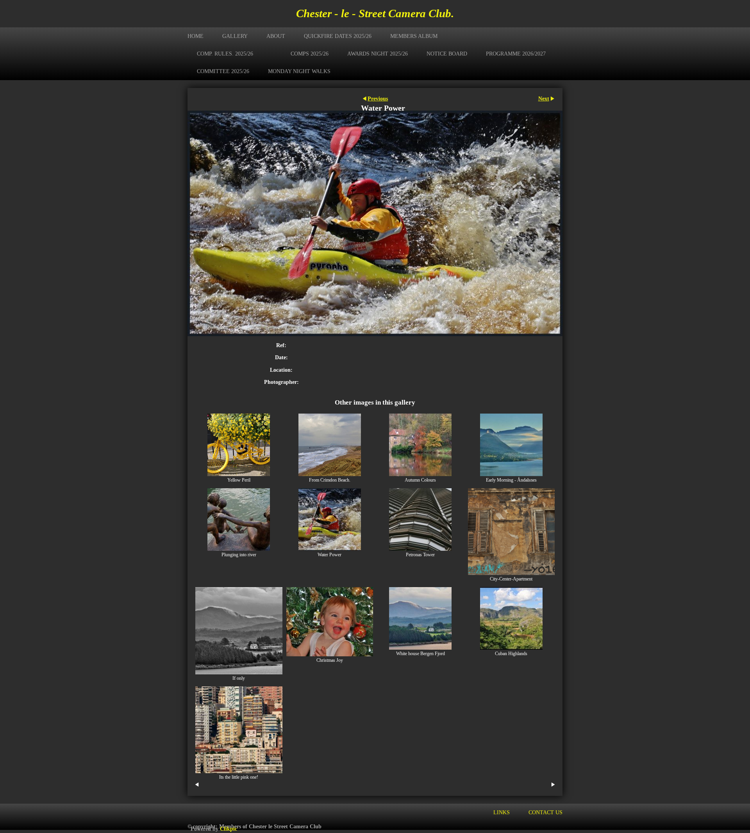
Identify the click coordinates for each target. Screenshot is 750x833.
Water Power (329, 554)
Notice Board (447, 53)
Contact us (545, 812)
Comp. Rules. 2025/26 (225, 53)
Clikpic (228, 829)
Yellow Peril (238, 480)
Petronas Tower (420, 554)
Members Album (414, 36)
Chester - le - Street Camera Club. (375, 13)
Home (196, 36)
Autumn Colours (420, 480)
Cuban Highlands (511, 653)
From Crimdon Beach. (329, 480)
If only (238, 678)
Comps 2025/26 (310, 53)
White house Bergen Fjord (420, 653)
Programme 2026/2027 (516, 53)
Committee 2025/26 (223, 71)
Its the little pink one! (238, 777)
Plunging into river (238, 554)
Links (501, 812)
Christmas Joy (329, 660)
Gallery (235, 36)
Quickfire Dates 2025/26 (337, 36)
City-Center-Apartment (511, 579)
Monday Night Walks (299, 71)
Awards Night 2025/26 (377, 53)
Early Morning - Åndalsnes (511, 480)
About (275, 36)
